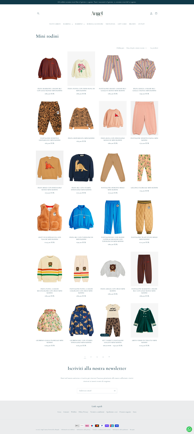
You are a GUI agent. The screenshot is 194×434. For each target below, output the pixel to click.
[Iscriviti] (114, 390)
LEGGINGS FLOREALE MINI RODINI (144, 188)
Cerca (59, 412)
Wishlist (74, 412)
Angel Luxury (44, 429)
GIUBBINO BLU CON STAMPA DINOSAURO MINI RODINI (81, 341)
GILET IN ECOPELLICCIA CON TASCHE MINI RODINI (49, 238)
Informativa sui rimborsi (68, 429)
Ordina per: (120, 48)
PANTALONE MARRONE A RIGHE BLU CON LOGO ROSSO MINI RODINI (144, 291)
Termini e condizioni (97, 412)
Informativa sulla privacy (83, 429)
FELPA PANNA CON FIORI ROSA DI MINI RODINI (81, 90)
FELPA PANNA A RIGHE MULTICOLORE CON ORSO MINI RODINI (49, 291)
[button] (38, 13)
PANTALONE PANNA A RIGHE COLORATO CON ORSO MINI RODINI (81, 291)
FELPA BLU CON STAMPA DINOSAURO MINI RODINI (81, 189)
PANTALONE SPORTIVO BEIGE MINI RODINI (112, 189)
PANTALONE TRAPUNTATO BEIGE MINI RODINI (144, 238)
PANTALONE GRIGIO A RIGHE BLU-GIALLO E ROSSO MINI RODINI (113, 90)
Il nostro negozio (125, 412)
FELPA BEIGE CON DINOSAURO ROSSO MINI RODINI (50, 189)
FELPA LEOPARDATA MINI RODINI (81, 138)
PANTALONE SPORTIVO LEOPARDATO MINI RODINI (49, 139)
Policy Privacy (83, 412)
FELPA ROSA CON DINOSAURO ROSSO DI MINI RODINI (113, 139)
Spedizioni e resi (111, 412)
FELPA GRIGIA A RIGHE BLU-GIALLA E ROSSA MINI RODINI (144, 90)
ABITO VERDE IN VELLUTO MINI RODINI (144, 341)
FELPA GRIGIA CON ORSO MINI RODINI (113, 290)
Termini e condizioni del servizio (101, 429)
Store (135, 412)
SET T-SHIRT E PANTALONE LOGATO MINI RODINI (112, 341)
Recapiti (132, 429)
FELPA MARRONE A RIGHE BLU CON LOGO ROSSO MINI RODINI (49, 90)
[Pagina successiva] (109, 356)
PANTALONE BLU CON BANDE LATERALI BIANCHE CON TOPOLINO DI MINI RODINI (112, 239)
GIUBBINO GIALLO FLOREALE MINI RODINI (49, 341)
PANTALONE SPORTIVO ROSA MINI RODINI (144, 139)
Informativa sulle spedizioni (120, 429)
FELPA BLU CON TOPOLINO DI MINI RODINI (81, 238)
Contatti (66, 412)
